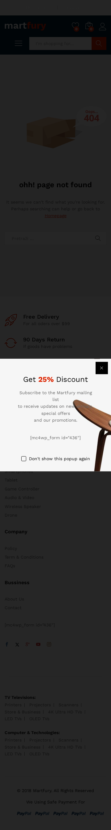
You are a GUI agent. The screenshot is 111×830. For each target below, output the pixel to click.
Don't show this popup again (59, 458)
